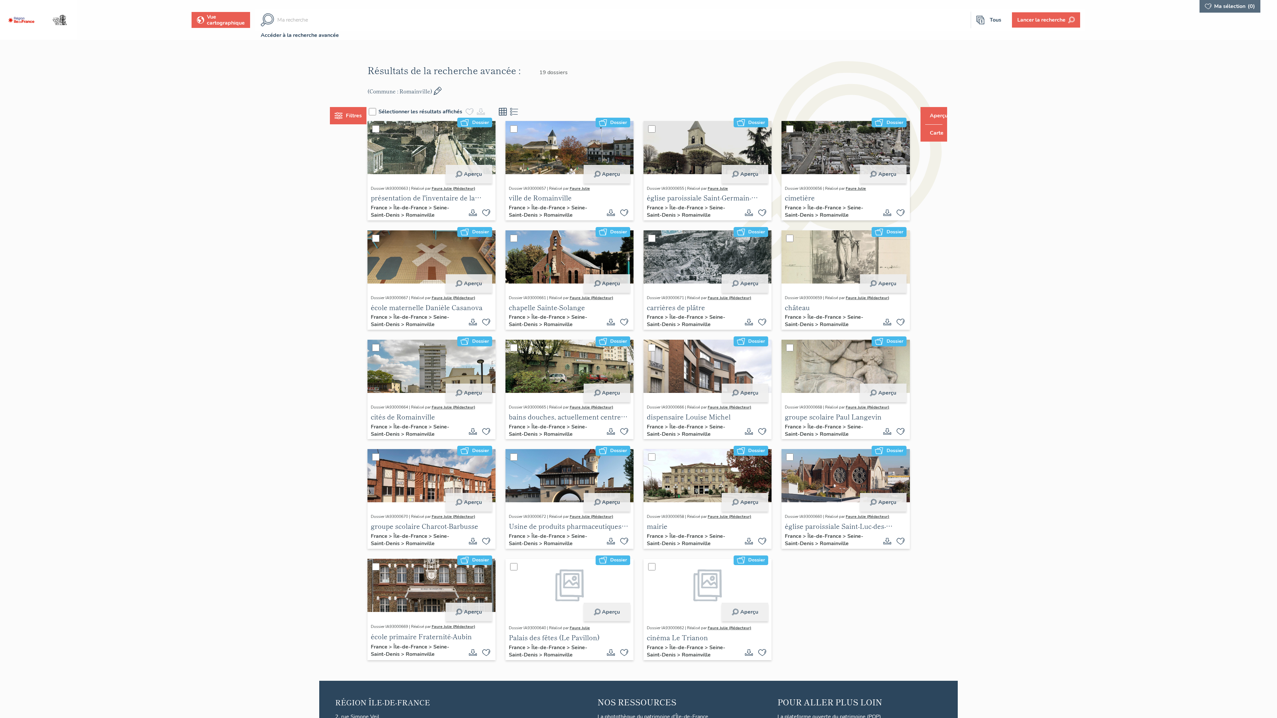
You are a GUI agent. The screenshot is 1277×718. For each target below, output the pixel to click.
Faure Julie (586, 188)
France (392, 207)
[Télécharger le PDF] (479, 212)
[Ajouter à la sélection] (492, 212)
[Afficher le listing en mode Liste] (527, 112)
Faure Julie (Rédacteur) (466, 188)
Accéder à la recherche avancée (300, 35)
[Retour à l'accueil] (21, 20)
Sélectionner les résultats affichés (433, 111)
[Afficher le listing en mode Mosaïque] (515, 112)
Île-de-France (423, 207)
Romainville (432, 215)
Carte (932, 133)
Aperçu (479, 174)
